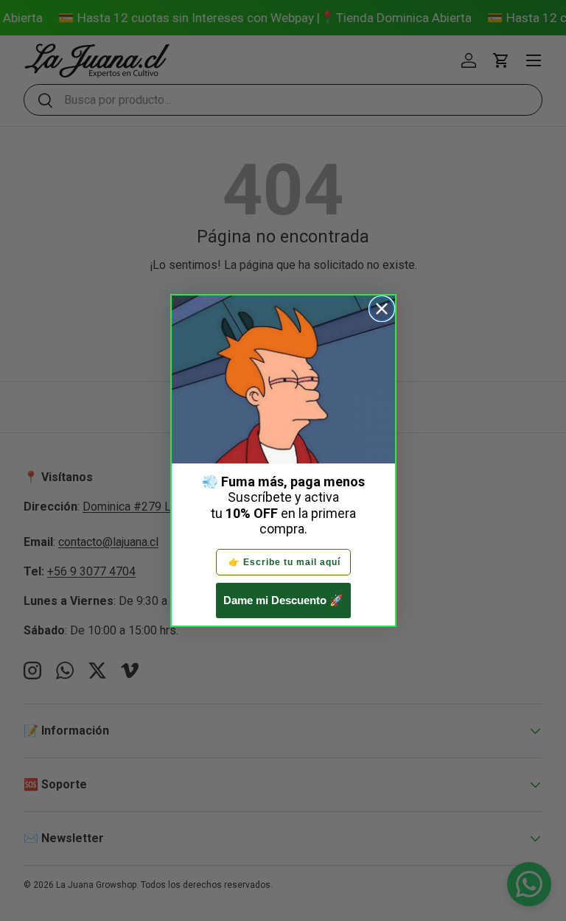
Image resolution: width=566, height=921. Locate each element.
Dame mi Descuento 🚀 (283, 600)
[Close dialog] (382, 309)
